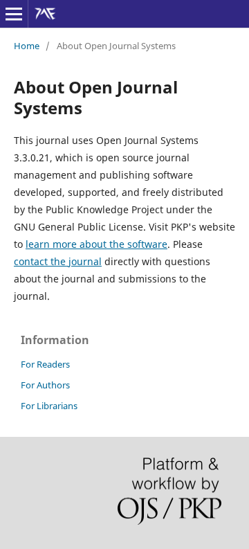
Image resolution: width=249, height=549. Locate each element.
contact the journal (58, 261)
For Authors (45, 385)
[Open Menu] (14, 14)
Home (26, 45)
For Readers (45, 364)
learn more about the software (96, 244)
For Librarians (49, 405)
